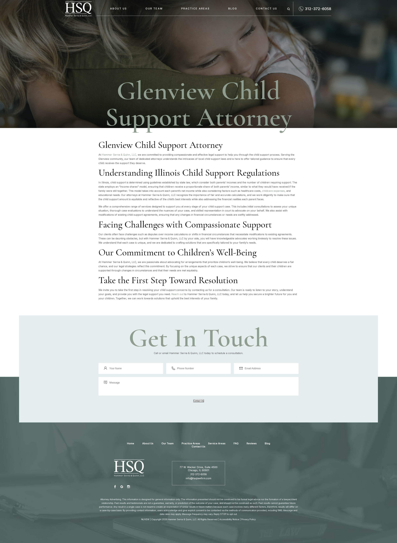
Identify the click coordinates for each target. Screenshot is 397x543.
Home (130, 443)
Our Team (154, 8)
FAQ (236, 443)
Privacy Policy (248, 519)
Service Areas (216, 443)
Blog (232, 8)
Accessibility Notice (229, 519)
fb (115, 486)
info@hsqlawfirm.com (198, 478)
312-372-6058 (318, 9)
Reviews (252, 443)
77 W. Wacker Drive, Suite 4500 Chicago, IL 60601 (198, 469)
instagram (128, 486)
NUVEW (145, 519)
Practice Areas (195, 8)
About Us (118, 8)
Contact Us (266, 8)
